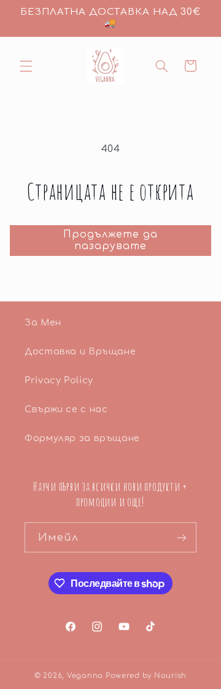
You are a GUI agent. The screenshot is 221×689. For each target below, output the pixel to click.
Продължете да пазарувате (110, 240)
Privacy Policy (59, 380)
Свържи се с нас (66, 409)
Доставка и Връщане (80, 351)
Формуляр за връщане (82, 438)
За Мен (43, 322)
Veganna (85, 676)
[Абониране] (182, 537)
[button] (26, 66)
